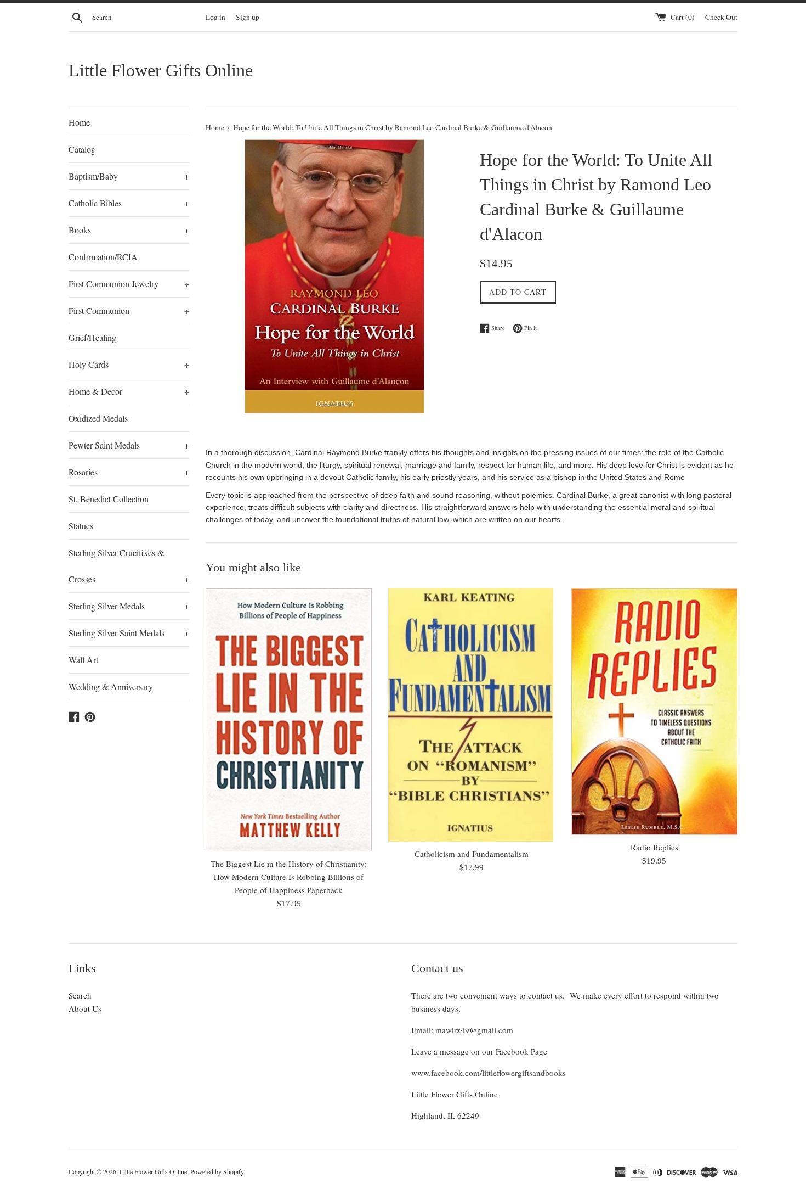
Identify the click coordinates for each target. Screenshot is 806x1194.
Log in (215, 17)
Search (80, 995)
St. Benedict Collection (109, 498)
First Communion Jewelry (129, 283)
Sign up (247, 17)
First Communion (129, 310)
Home (79, 122)
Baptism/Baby (129, 176)
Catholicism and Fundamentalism (472, 853)
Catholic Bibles (129, 203)
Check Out (721, 17)
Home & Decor (129, 391)
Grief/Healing (92, 337)
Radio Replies (654, 847)
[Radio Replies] (654, 711)
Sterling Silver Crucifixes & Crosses (129, 566)
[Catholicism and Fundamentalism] (471, 715)
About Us (85, 1008)
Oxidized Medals (98, 418)
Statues (81, 525)
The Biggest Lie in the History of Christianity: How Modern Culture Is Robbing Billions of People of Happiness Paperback (289, 876)
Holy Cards (129, 364)
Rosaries (129, 472)
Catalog (82, 149)
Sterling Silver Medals (129, 606)
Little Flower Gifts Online (161, 70)
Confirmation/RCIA (103, 256)
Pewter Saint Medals (129, 445)
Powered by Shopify (217, 1171)
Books (129, 230)
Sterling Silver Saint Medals (129, 632)
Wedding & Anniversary (111, 686)
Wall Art (83, 659)
